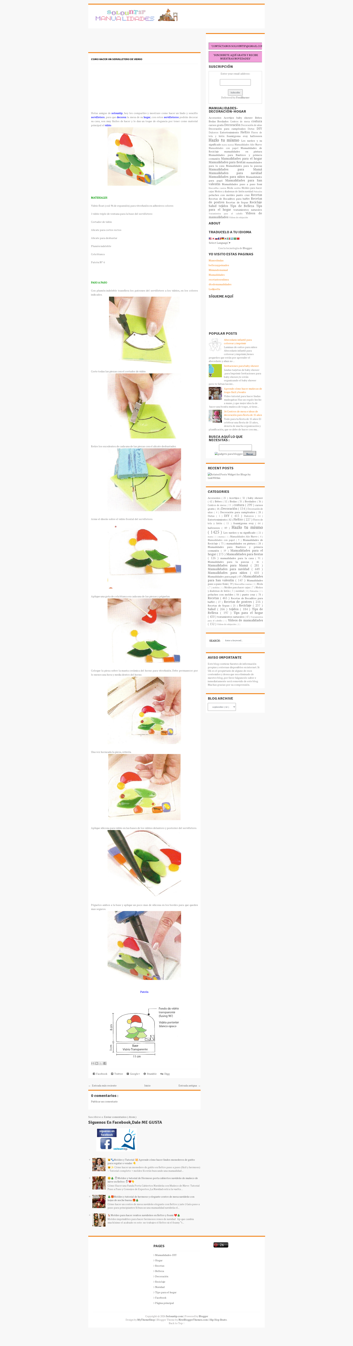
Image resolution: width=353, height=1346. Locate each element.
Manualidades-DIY (166, 1255)
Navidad (160, 1287)
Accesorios (216, 117)
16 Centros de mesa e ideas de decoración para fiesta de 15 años (243, 413)
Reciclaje (256, 202)
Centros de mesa (240, 121)
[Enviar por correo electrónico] (93, 1063)
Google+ (134, 1073)
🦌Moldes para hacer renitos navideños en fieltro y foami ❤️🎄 (144, 1215)
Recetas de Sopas (238, 202)
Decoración (232, 125)
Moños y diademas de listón (230, 191)
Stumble (151, 1073)
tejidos (224, 206)
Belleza (159, 1271)
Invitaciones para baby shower (241, 366)
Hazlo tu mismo (225, 140)
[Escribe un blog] (97, 1063)
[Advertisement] (117, 42)
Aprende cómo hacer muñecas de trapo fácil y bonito (243, 390)
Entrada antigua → (190, 1085)
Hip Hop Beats (218, 1319)
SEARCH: (214, 640)
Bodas (213, 121)
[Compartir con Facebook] (105, 1063)
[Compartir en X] (101, 1063)
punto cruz (243, 195)
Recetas (256, 195)
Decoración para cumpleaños (228, 128)
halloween (256, 136)
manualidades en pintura (243, 151)
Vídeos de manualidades (245, 620)
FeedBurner (242, 97)
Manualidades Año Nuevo (248, 144)
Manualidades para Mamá (235, 169)
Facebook (101, 1073)
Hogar (159, 1260)
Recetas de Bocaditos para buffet (230, 198)
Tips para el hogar (248, 613)
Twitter (118, 1073)
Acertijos (230, 117)
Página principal (164, 1303)
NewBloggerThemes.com (193, 1319)
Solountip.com (174, 1316)
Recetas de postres (238, 602)
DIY (259, 129)
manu (225, 144)
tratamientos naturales (247, 209)
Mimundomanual (218, 270)
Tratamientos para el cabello (227, 213)
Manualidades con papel (225, 148)
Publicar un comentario (104, 1101)
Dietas (252, 128)
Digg (166, 1073)
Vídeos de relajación (238, 217)
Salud (214, 206)
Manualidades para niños (227, 177)
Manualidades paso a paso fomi (242, 184)
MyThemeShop (146, 1319)
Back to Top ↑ (177, 1323)
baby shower (245, 117)
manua (231, 144)
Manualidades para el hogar (241, 158)
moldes (238, 188)
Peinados (258, 191)
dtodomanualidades (220, 284)
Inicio (147, 1085)
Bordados (223, 121)
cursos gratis (216, 125)
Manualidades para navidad (235, 173)
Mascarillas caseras (218, 188)
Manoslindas (216, 260)
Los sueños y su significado (240, 532)
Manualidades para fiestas (227, 162)
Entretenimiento (230, 132)
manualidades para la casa (237, 558)
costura (256, 121)
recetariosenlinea (219, 279)
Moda (230, 188)
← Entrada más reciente (102, 1085)
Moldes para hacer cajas (237, 587)
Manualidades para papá (222, 576)
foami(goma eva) (238, 136)
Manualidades (217, 274)
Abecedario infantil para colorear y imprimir (238, 341)
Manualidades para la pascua (244, 166)
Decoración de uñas (251, 125)
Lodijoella (214, 289)
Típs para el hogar (165, 1292)
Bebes (258, 117)
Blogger (247, 248)
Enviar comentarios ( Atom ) (120, 1117)
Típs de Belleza (243, 206)
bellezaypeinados (219, 265)
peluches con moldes (222, 195)
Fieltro (246, 132)
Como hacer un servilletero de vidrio (116, 59)
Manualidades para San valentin (235, 182)
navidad (249, 191)
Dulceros (214, 132)
